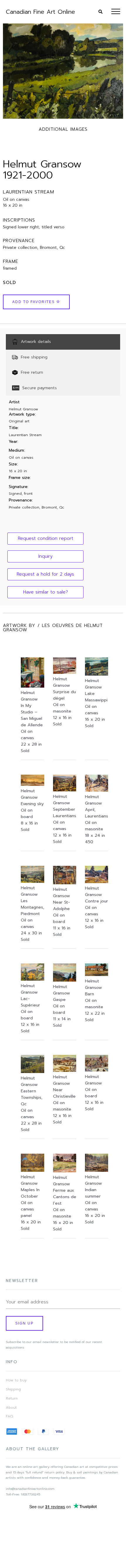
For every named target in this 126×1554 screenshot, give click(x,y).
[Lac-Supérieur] (32, 979)
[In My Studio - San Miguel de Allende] (32, 686)
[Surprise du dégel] (64, 672)
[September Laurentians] (64, 789)
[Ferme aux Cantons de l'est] (64, 1170)
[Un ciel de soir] (32, 784)
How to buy (16, 1380)
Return (12, 1398)
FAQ (9, 1416)
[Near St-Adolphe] (64, 882)
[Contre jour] (96, 881)
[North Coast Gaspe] (64, 980)
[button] (45, 539)
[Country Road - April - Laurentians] (96, 790)
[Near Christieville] (64, 1070)
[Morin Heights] (96, 1070)
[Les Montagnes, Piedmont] (32, 881)
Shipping (13, 1389)
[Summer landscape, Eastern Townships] (32, 1071)
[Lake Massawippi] (96, 674)
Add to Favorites (34, 302)
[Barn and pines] (96, 974)
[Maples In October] (32, 1170)
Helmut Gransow (42, 164)
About (11, 1407)
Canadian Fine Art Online (40, 11)
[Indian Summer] (96, 1170)
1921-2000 (28, 175)
